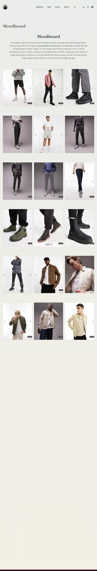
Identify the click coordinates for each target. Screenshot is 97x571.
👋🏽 (75, 7)
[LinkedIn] (92, 7)
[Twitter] (88, 7)
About (67, 7)
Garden (39, 7)
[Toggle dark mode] (84, 7)
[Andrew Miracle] (5, 7)
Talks (57, 7)
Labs (49, 7)
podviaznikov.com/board (49, 45)
